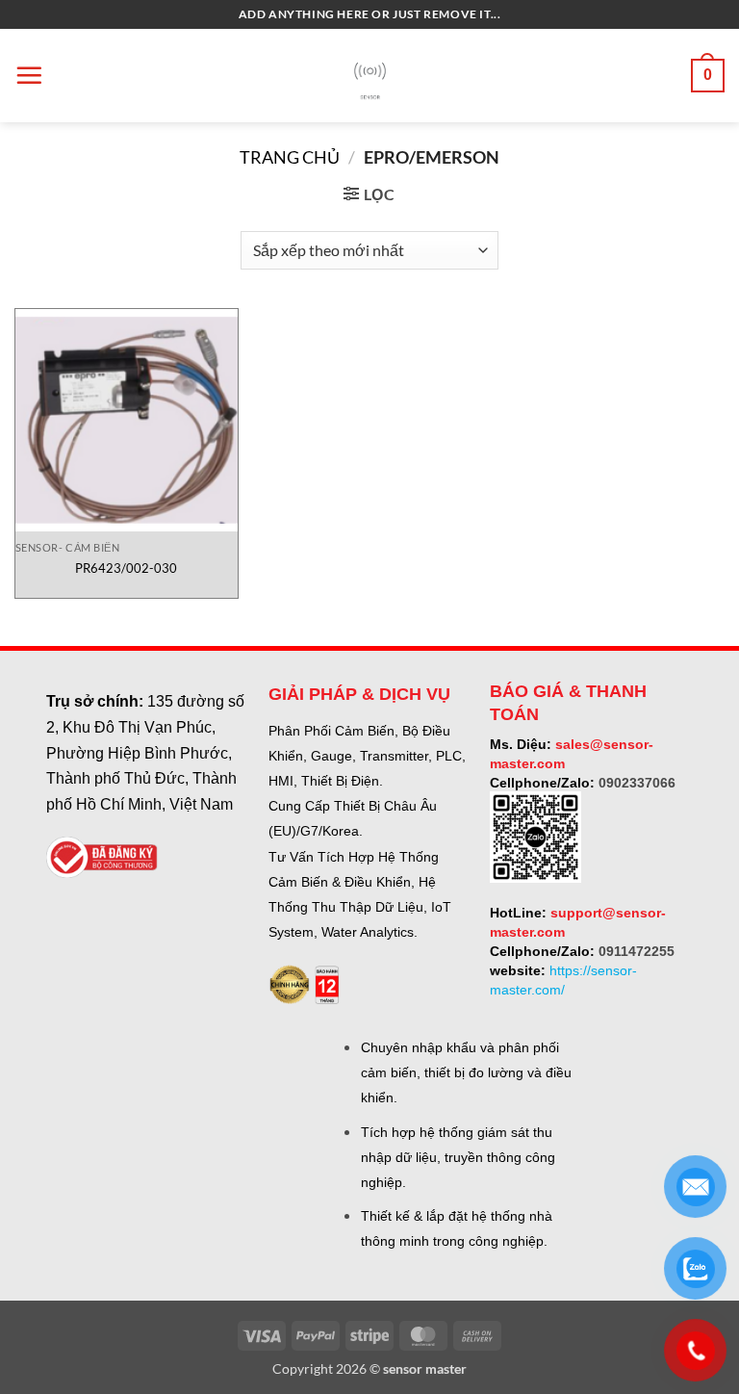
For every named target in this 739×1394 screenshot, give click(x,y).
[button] (28, 75)
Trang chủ (290, 157)
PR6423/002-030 (126, 568)
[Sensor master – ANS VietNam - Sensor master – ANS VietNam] (370, 75)
